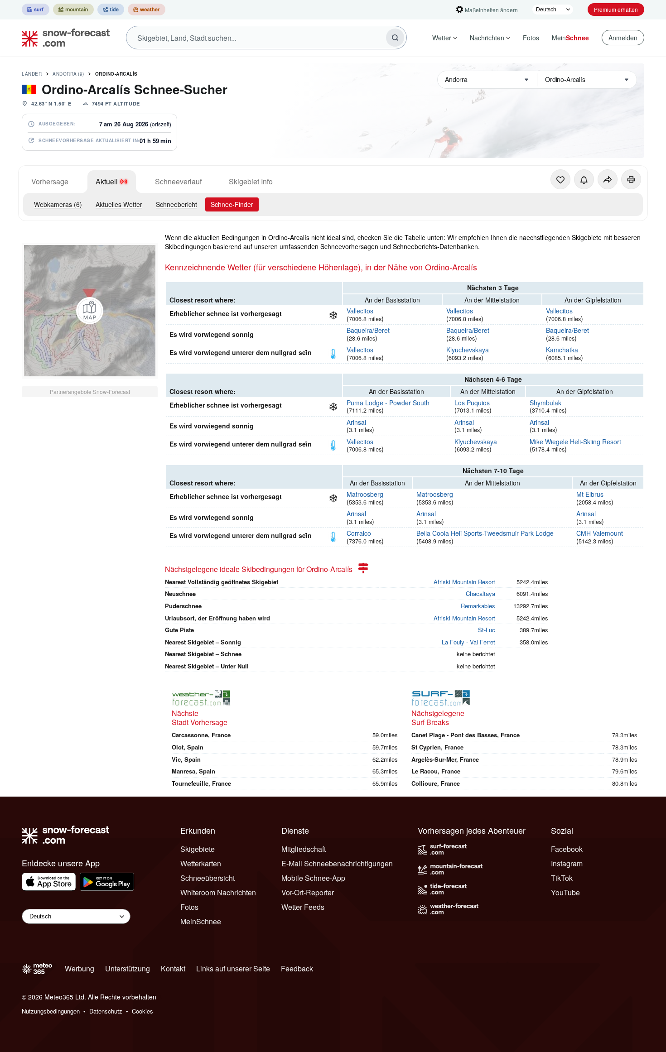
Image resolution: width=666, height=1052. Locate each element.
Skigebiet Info (251, 181)
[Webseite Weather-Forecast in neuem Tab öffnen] (146, 9)
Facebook (567, 849)
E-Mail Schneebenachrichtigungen (337, 863)
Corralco (359, 533)
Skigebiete (197, 849)
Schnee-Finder (232, 204)
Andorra (68, 74)
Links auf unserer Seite (233, 968)
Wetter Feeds (302, 907)
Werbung (79, 968)
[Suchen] (395, 38)
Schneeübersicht (207, 878)
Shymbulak (545, 402)
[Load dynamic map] (89, 310)
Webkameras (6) (58, 204)
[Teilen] (608, 179)
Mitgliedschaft (303, 849)
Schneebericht (176, 204)
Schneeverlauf (178, 181)
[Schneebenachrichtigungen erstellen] (584, 179)
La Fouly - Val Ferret (468, 642)
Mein (570, 37)
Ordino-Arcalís (116, 74)
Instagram (567, 863)
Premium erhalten (616, 9)
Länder (32, 74)
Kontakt (173, 968)
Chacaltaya (480, 593)
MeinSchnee (200, 921)
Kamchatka (562, 349)
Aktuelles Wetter (119, 204)
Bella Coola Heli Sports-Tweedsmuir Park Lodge (485, 533)
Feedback (297, 968)
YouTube (565, 892)
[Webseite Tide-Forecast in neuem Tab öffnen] (110, 9)
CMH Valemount (599, 533)
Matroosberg (365, 494)
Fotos (531, 37)
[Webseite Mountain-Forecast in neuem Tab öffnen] (73, 9)
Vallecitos (360, 310)
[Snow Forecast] (63, 38)
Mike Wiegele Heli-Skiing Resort (575, 441)
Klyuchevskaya (467, 349)
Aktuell (107, 181)
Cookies (142, 1011)
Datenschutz (105, 1011)
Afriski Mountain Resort (464, 581)
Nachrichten (487, 37)
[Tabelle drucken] (631, 179)
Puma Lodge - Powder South (388, 402)
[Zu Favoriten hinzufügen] (560, 179)
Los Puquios (472, 402)
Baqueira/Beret (368, 330)
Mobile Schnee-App (313, 878)
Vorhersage (49, 181)
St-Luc (486, 629)
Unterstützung (127, 968)
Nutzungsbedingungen (51, 1011)
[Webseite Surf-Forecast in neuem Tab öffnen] (35, 9)
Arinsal (356, 422)
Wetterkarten (200, 863)
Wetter (441, 37)
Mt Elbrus (589, 494)
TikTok (562, 878)
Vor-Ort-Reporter (307, 892)
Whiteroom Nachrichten (218, 892)
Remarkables (478, 605)
